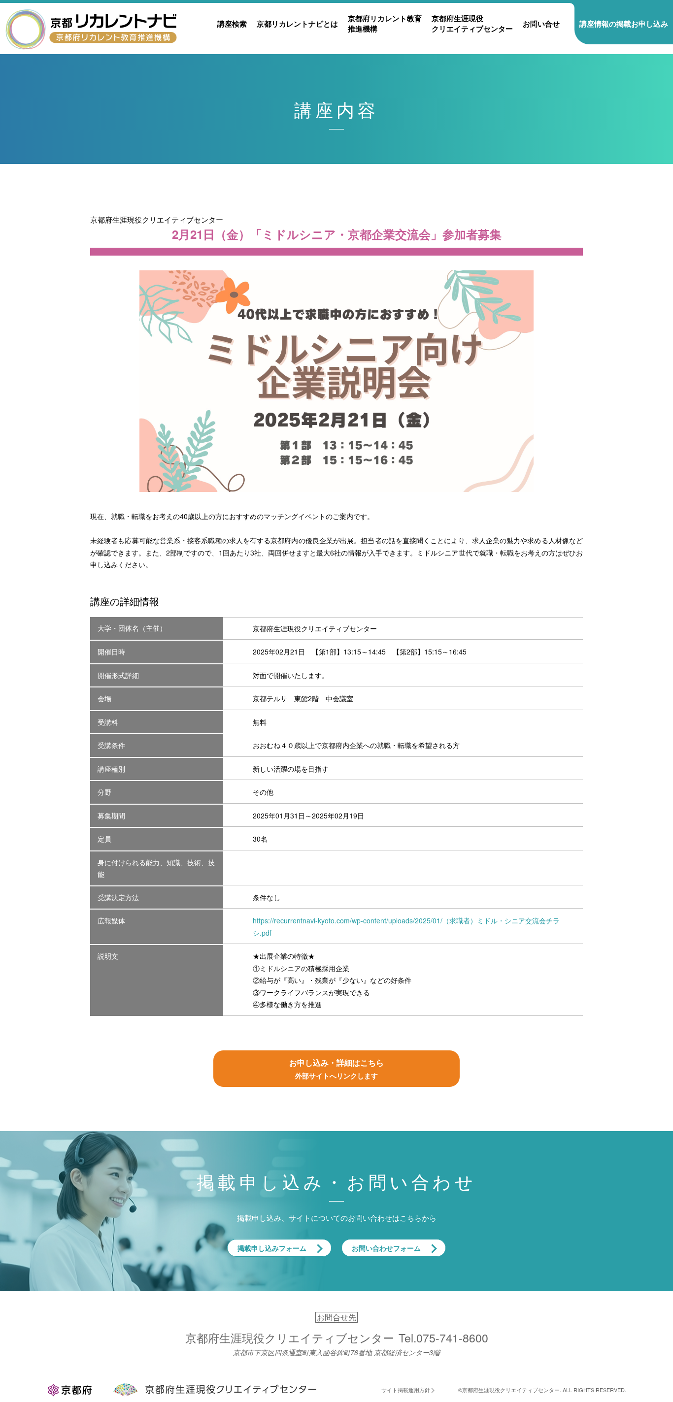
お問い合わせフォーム (386, 1248)
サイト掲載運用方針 (405, 1390)
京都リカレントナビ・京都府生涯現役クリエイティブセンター (91, 28)
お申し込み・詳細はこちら (336, 1068)
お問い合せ (541, 23)
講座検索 (232, 23)
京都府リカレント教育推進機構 (385, 23)
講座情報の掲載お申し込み (623, 23)
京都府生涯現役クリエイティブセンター (472, 23)
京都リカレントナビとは (297, 23)
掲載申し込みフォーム (271, 1248)
